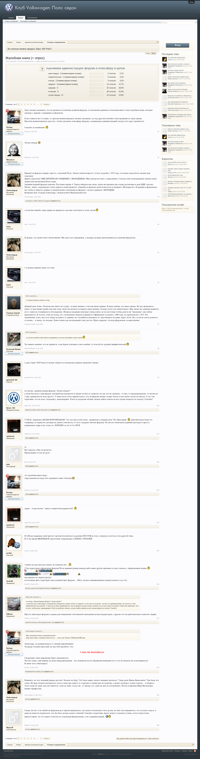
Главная (11, 17)
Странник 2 (29, 201)
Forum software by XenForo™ (22, 754)
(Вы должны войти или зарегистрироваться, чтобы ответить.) (138, 738)
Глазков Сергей (13, 313)
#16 (158, 584)
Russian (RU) (8, 751)
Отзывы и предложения (25, 61)
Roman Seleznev (173, 91)
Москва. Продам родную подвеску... (180, 181)
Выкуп (153, 53)
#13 (158, 490)
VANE (170, 191)
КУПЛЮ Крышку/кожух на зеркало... (180, 194)
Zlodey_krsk (172, 172)
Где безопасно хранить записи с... (179, 64)
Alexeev (170, 177)
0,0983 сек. (101, 754)
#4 (158, 224)
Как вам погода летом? (176, 70)
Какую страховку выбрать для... (179, 77)
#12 (158, 462)
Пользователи (32, 17)
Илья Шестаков (173, 97)
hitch (8, 227)
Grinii (169, 59)
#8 (158, 348)
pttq (8, 464)
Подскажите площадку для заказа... (180, 114)
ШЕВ (35, 201)
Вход (191, 2)
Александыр (11, 190)
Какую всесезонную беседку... (178, 89)
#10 (158, 405)
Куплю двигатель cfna (175, 175)
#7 (158, 324)
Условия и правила (190, 754)
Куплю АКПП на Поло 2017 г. (177, 162)
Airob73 (170, 164)
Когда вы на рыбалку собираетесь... (180, 95)
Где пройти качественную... (177, 83)
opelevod (39, 410)
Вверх (190, 751)
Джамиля (28, 410)
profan (9, 553)
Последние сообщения (28, 21)
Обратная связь (167, 751)
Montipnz (171, 183)
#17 (158, 618)
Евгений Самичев (174, 104)
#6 (158, 282)
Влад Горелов (172, 78)
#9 (158, 377)
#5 (158, 252)
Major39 (9, 728)
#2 (158, 157)
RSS (195, 751)
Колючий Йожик (13, 349)
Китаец (54, 61)
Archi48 (9, 581)
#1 (158, 131)
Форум (20, 18)
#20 (158, 725)
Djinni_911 (10, 408)
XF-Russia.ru (14, 756)
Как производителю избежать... (178, 102)
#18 (158, 667)
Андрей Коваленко (45, 588)
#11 (158, 434)
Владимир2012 (30, 671)
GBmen (40, 201)
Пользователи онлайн (173, 205)
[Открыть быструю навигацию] (157, 42)
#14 (158, 522)
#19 (158, 695)
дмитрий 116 (11, 380)
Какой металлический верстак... (179, 108)
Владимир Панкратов (175, 66)
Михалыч (10, 160)
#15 (158, 551)
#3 (158, 197)
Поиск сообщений (11, 21)
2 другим (48, 201)
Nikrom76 (171, 196)
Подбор (148, 53)
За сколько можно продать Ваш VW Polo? (29, 48)
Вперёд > (47, 104)
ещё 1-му (47, 410)
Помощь (177, 751)
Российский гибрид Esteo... (177, 57)
